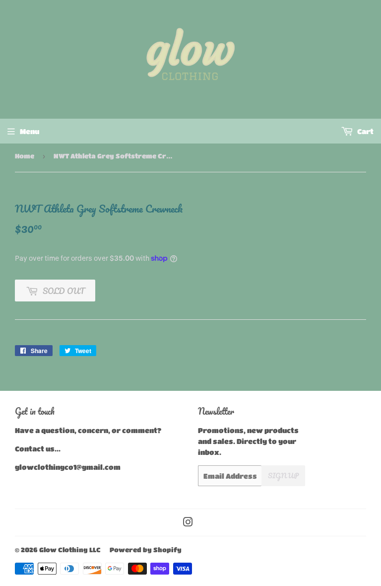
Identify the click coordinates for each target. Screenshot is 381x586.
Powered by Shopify (146, 549)
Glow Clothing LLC (70, 549)
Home (24, 155)
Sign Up (283, 475)
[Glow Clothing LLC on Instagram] (188, 523)
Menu (29, 131)
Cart (365, 131)
